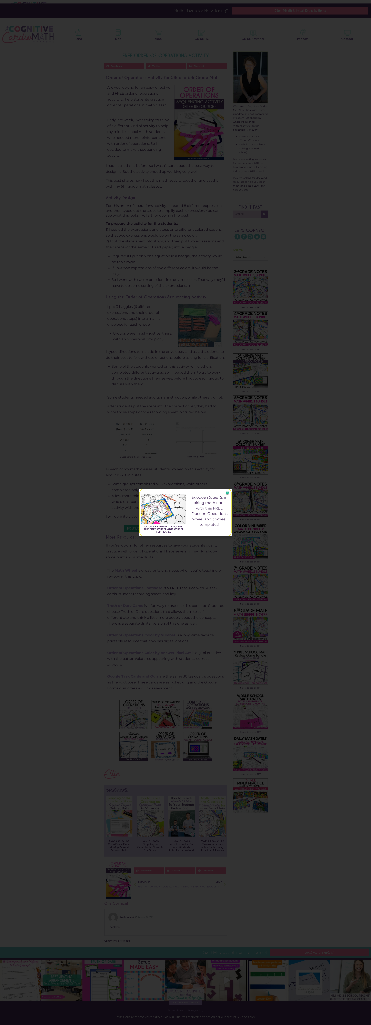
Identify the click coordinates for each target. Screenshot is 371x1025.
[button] (227, 493)
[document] (185, 512)
